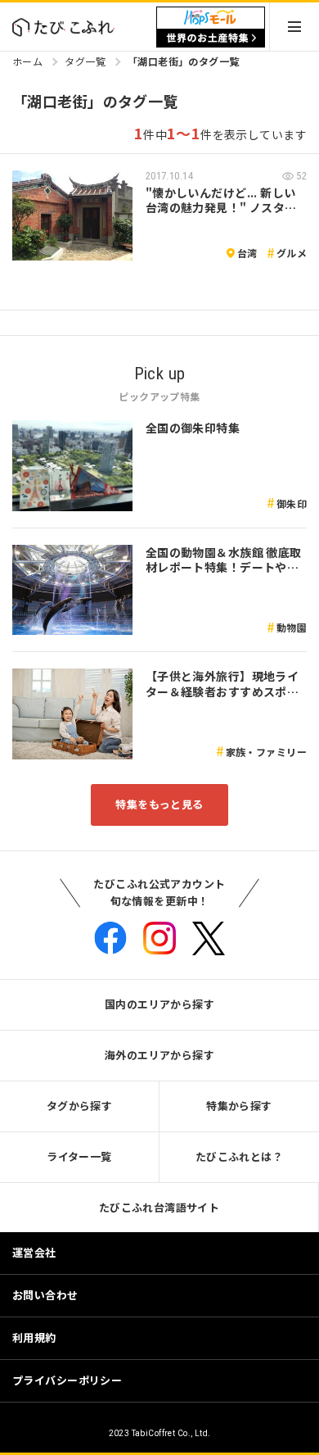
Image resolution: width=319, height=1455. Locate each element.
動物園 (291, 627)
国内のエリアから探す (159, 1004)
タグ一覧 (85, 61)
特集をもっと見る (159, 804)
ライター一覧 (79, 1156)
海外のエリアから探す (159, 1055)
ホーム (27, 61)
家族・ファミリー (266, 752)
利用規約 (34, 1337)
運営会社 (34, 1252)
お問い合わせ (45, 1295)
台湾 (247, 253)
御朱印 (291, 503)
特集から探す (239, 1105)
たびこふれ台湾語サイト (159, 1207)
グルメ (291, 253)
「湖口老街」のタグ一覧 (184, 61)
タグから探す (80, 1105)
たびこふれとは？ (239, 1156)
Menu (294, 26)
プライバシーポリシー (67, 1380)
